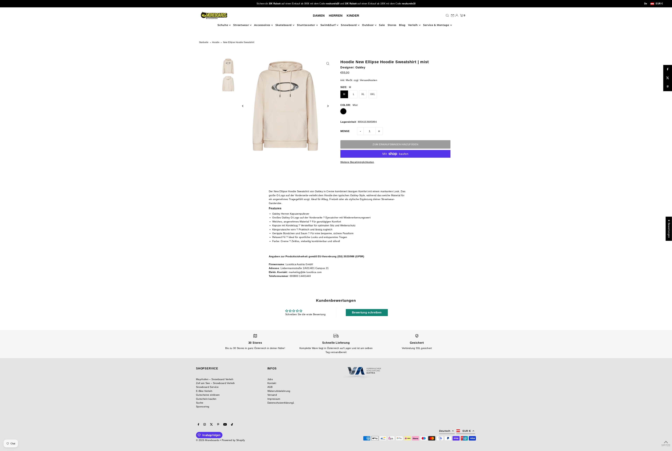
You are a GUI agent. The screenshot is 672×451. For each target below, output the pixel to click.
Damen (319, 15)
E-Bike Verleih (204, 391)
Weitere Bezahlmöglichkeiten (357, 162)
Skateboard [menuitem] (283, 25)
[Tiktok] (232, 425)
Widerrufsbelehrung (278, 391)
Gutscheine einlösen (208, 394)
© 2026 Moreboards (207, 440)
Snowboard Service (207, 387)
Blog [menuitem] (402, 25)
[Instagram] (204, 425)
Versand (272, 394)
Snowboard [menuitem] (349, 25)
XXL (372, 94)
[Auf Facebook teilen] (667, 69)
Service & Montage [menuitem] (436, 25)
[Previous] (243, 106)
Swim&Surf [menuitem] (328, 25)
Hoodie (215, 42)
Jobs (270, 379)
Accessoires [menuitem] (262, 25)
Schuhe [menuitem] (223, 25)
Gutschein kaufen (206, 398)
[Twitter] (211, 425)
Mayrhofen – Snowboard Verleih (214, 379)
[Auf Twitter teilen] (667, 78)
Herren (335, 15)
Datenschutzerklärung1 (280, 402)
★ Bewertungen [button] (669, 228)
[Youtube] (225, 425)
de (645, 3)
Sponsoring (202, 406)
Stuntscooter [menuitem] (306, 25)
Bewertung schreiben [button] (367, 312)
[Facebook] (198, 425)
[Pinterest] (218, 425)
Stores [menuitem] (392, 25)
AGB (270, 387)
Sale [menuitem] (382, 25)
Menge (345, 131)
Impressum (273, 398)
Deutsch (444, 430)
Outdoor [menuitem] (368, 25)
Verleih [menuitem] (413, 25)
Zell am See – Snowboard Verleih (215, 383)
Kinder (353, 15)
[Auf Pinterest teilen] (667, 86)
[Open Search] (447, 15)
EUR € (659, 3)
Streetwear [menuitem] (241, 25)
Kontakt (271, 383)
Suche (199, 402)
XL (362, 94)
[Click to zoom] (328, 64)
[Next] (328, 106)
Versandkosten (368, 80)
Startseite (204, 42)
